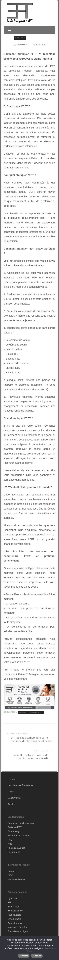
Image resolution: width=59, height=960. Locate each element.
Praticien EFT (15, 827)
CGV (10, 875)
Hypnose (12, 898)
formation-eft (22, 45)
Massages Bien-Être (18, 927)
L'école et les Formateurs (20, 785)
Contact (11, 871)
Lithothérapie (14, 919)
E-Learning (13, 831)
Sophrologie (14, 906)
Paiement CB (14, 852)
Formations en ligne (18, 931)
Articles (20, 38)
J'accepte (23, 956)
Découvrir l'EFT (15, 798)
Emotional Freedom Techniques (27, 70)
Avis (10, 844)
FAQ (10, 840)
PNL (10, 902)
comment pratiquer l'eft (31, 712)
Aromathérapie (15, 923)
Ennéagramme (15, 910)
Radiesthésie (14, 915)
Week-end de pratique (19, 835)
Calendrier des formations (21, 823)
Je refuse (36, 956)
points (23, 327)
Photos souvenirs (16, 848)
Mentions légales (16, 879)
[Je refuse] (55, 948)
